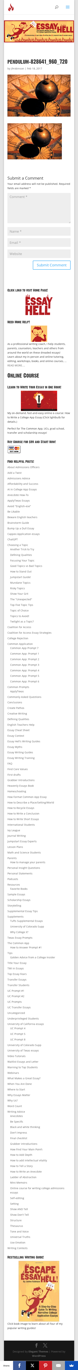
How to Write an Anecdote (26, 1171)
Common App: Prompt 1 (24, 653)
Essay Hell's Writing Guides (23, 741)
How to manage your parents (27, 862)
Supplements (15, 916)
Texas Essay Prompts (19, 937)
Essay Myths (14, 747)
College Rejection (17, 638)
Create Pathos (15, 708)
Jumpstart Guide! (20, 577)
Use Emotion (17, 1242)
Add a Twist (14, 472)
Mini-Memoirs (18, 1182)
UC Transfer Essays (19, 1007)
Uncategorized (16, 1013)
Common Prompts (18, 687)
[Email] (58, 1365)
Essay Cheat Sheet (18, 730)
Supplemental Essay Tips (22, 911)
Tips (10, 953)
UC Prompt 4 (17, 1028)
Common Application (20, 644)
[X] (32, 1365)
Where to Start (16, 1089)
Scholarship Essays (18, 900)
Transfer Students (18, 985)
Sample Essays (16, 894)
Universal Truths (20, 1237)
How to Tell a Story (21, 1166)
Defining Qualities (21, 555)
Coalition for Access (19, 627)
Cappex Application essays (23, 534)
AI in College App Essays (22, 489)
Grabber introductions (23, 1143)
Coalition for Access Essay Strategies (29, 632)
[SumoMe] (71, 1365)
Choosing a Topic (17, 545)
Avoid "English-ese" (19, 506)
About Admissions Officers (23, 467)
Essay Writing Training (21, 758)
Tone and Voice (19, 1231)
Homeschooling (16, 791)
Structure (16, 1220)
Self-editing (17, 1198)
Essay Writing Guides (20, 752)
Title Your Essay (16, 963)
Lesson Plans (15, 847)
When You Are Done (19, 1084)
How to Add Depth (21, 1154)
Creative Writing (17, 713)
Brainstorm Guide (18, 522)
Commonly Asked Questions (24, 697)
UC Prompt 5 (17, 1034)
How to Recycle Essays (20, 808)
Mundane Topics (20, 582)
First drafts (14, 774)
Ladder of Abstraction (23, 1177)
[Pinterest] (45, 1365)
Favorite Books (19, 888)
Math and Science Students (24, 852)
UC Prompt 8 (17, 1039)
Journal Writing (16, 835)
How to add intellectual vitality (28, 1160)
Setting (14, 1203)
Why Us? (12, 1100)
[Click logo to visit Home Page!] (39, 304)
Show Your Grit (19, 593)
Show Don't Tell (19, 1214)
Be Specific (16, 1121)
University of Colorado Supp (27, 926)
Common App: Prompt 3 (24, 665)
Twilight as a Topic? (22, 621)
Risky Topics (17, 588)
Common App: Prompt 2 (24, 659)
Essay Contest (15, 735)
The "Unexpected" (21, 599)
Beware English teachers (22, 517)
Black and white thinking (25, 1127)
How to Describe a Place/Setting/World (30, 802)
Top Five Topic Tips (21, 605)
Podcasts (12, 879)
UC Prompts (14, 1001)
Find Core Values (17, 769)
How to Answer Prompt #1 (26, 947)
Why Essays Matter (18, 1095)
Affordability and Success (22, 483)
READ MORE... (15, 365)
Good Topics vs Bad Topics (26, 566)
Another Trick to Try (22, 549)
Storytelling (14, 905)
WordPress (39, 1356)
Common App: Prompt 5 (24, 676)
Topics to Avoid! (19, 616)
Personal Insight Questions (23, 868)
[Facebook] (19, 1365)
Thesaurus (16, 1226)
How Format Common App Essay (27, 797)
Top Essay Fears (17, 974)
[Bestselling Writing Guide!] (39, 1291)
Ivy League (13, 830)
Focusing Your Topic (22, 560)
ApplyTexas (17, 691)
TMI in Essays (15, 968)
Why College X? (19, 932)
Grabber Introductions (21, 780)
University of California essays (25, 1024)
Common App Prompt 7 (24, 648)
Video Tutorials (16, 1056)
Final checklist (18, 1138)
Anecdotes (16, 1116)
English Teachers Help (20, 724)
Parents (12, 858)
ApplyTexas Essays (18, 500)
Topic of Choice (19, 610)
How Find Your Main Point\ (26, 1149)
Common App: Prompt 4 (24, 670)
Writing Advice (16, 1111)
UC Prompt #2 (15, 996)
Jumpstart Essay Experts (22, 841)
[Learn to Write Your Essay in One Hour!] (39, 401)
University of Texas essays (23, 1050)
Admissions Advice (18, 478)
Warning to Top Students (22, 1067)
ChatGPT (12, 539)
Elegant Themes (38, 1351)
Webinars (13, 1073)
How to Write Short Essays (23, 819)
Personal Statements (19, 873)
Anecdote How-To (17, 495)
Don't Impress (18, 1132)
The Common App (18, 943)
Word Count (14, 1106)
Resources (13, 884)
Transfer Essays (16, 979)
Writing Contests (17, 1248)
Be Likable (13, 511)
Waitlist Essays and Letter (22, 1061)
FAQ (9, 763)
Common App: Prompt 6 (24, 681)
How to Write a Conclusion (23, 813)
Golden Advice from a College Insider (32, 957)
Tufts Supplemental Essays (26, 921)
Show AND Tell (19, 1209)
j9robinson (17, 68)
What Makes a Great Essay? (23, 1078)
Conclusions (14, 702)
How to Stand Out (21, 571)
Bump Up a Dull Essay (20, 528)
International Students (21, 824)
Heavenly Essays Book (20, 785)
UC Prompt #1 (15, 990)
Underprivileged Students (23, 1018)
